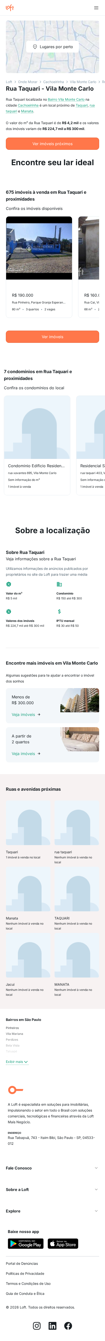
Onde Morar (27, 82)
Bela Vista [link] (13, 1045)
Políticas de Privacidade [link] (25, 1273)
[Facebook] (68, 1326)
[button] (52, 1168)
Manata (27, 111)
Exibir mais (14, 1062)
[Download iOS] (63, 1244)
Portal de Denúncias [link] (22, 1263)
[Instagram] (37, 1326)
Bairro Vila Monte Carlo (66, 99)
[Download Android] (26, 1244)
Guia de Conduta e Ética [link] (25, 1293)
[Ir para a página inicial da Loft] (12, 8)
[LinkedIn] (52, 1326)
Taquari (82, 105)
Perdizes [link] (12, 1039)
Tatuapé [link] (11, 1051)
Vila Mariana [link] (14, 1034)
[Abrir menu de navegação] (96, 8)
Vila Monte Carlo (83, 82)
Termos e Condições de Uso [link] (28, 1283)
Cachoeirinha (53, 82)
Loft (9, 82)
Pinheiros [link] (12, 1028)
